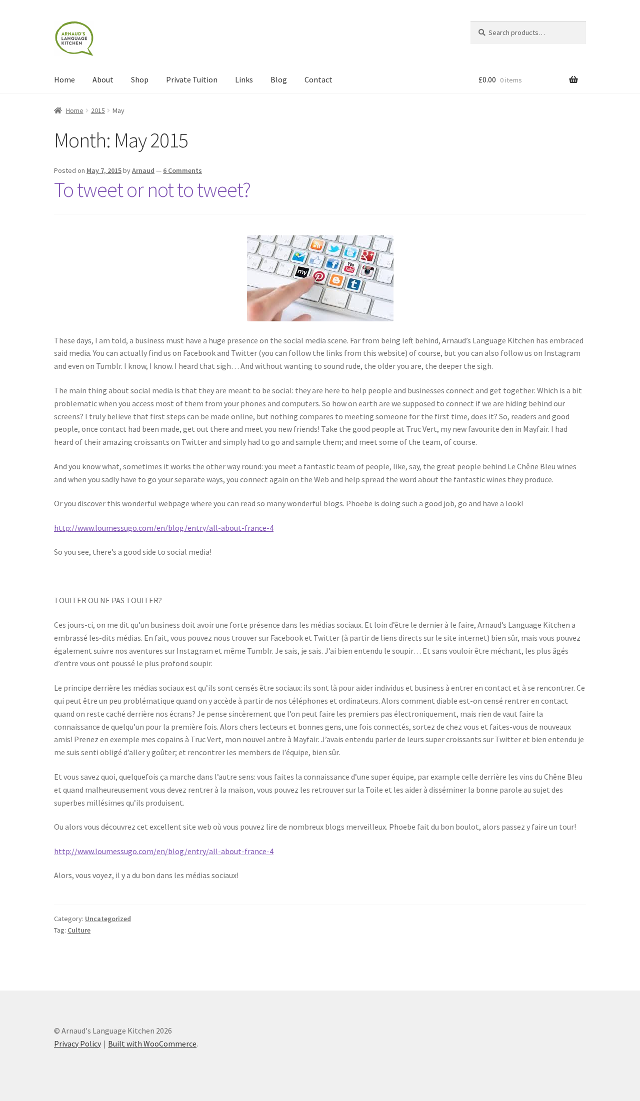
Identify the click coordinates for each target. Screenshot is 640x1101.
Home (64, 79)
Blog (278, 79)
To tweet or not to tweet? (152, 189)
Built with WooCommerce (152, 1044)
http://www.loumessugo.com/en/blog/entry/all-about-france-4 (164, 528)
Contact (318, 79)
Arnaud (143, 170)
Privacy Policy (77, 1044)
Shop (139, 79)
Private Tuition (192, 79)
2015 (98, 110)
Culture (79, 930)
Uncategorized (108, 918)
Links (244, 79)
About (103, 79)
